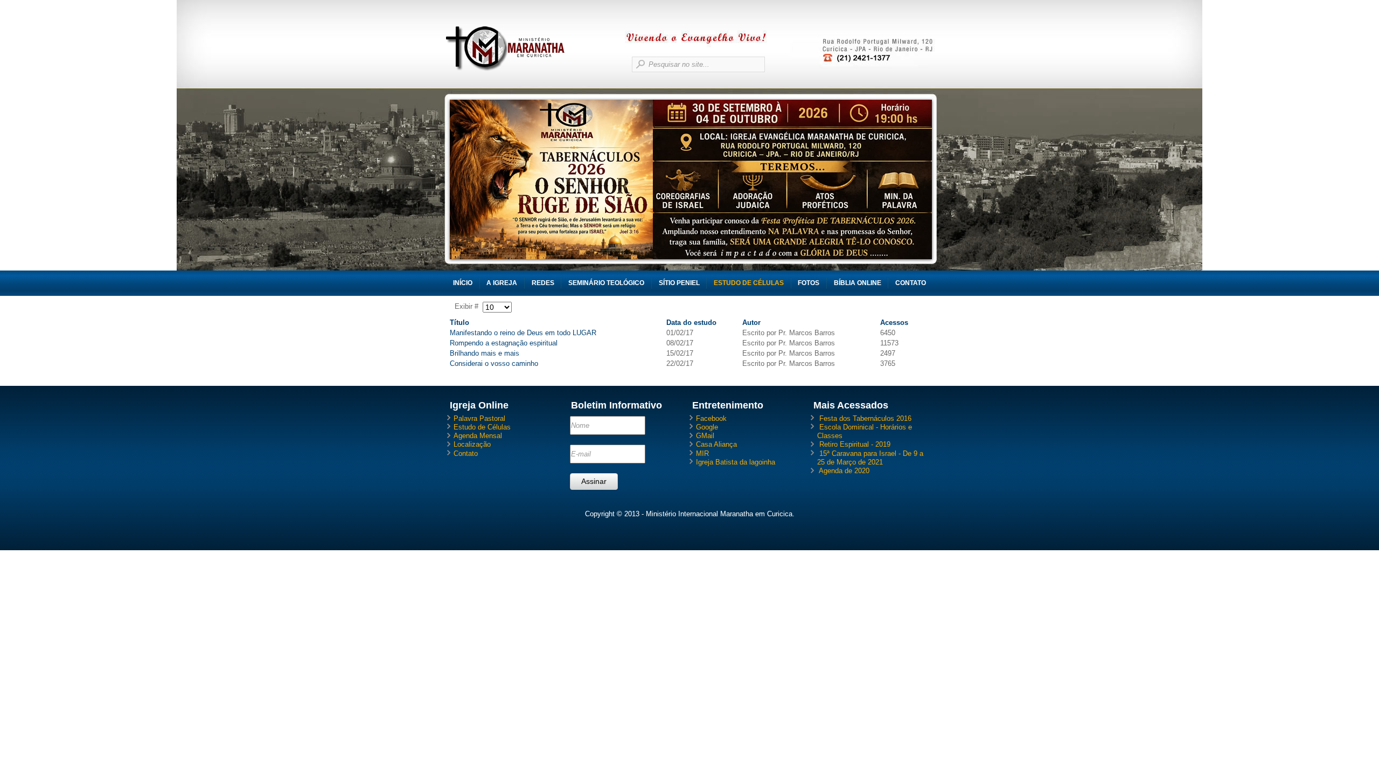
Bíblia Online (857, 283)
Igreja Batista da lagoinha (735, 462)
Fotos (808, 283)
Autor (751, 322)
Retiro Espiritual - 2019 (854, 444)
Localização (472, 444)
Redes (543, 283)
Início (462, 283)
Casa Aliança (716, 444)
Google (707, 427)
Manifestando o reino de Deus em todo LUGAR (523, 333)
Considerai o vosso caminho (494, 363)
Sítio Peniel (679, 283)
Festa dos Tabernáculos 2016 (865, 418)
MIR (702, 453)
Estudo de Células (749, 283)
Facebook (711, 418)
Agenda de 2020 (844, 471)
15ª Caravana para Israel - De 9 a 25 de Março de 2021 (870, 457)
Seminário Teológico (606, 283)
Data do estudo (691, 322)
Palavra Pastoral (479, 418)
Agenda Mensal (478, 436)
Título (459, 322)
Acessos (894, 322)
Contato (910, 283)
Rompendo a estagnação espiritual (504, 343)
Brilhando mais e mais (484, 353)
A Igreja (501, 283)
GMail (705, 436)
